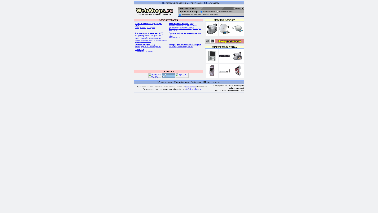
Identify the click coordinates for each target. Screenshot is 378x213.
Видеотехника (192, 25)
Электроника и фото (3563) (181, 23)
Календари (151, 28)
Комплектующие (155, 38)
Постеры (143, 28)
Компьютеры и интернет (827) (149, 33)
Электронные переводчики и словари (151, 41)
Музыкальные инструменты (151, 46)
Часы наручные (174, 37)
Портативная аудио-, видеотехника (181, 27)
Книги (137, 28)
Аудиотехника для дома (177, 25)
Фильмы (137, 46)
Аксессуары (173, 30)
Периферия (144, 38)
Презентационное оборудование (181, 46)
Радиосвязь (150, 51)
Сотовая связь (140, 51)
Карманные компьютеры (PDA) (146, 40)
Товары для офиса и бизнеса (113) (185, 45)
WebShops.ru (190, 87)
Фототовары (173, 29)
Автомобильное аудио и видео (190, 29)
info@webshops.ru (193, 89)
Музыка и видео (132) (145, 45)
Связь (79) (139, 50)
